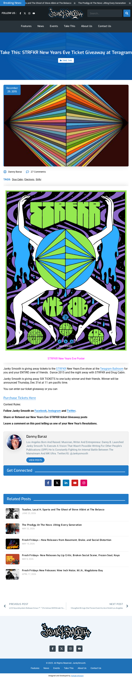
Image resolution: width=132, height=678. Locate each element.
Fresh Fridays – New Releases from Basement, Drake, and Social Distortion (66, 540)
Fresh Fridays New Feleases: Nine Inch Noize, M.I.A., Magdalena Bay (62, 570)
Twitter (71, 410)
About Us (86, 26)
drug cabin (17, 179)
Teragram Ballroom (111, 368)
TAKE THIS (67, 60)
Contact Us (104, 26)
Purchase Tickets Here (19, 398)
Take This (69, 26)
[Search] (126, 13)
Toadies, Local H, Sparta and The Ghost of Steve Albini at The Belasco (63, 509)
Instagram (54, 410)
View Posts (35, 460)
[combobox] (104, 13)
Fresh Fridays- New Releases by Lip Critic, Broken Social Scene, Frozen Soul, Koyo (71, 555)
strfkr (38, 179)
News (40, 26)
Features (26, 26)
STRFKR (61, 368)
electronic (29, 179)
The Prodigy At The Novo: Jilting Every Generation (92, 3)
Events (54, 26)
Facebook (41, 410)
